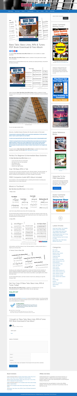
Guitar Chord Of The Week (58, 259)
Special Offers (56, 284)
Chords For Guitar (56, 254)
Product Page (17, 310)
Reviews (54, 281)
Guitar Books (12, 310)
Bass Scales (17, 11)
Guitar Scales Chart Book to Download (60, 152)
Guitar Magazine (56, 268)
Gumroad (24, 298)
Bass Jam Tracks (56, 251)
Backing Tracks (30, 11)
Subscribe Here (57, 188)
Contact (42, 11)
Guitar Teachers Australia (58, 273)
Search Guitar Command (58, 16)
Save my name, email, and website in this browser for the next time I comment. (27, 362)
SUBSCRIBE (52, 11)
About (47, 11)
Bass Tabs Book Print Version (31, 150)
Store (38, 11)
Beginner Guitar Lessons (58, 253)
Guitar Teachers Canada (58, 275)
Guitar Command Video (58, 263)
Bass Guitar (55, 249)
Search (65, 18)
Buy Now (12, 295)
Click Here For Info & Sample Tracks (62, 62)
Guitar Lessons (56, 267)
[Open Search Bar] (68, 11)
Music (54, 278)
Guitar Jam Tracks (56, 265)
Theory (54, 286)
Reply (12, 333)
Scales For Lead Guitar (57, 282)
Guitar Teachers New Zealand (59, 276)
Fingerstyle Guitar (56, 256)
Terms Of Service (53, 394)
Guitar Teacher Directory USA (59, 271)
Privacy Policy (46, 394)
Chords (23, 11)
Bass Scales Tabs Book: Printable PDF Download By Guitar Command (22, 312)
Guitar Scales (10, 11)
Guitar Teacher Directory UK (58, 270)
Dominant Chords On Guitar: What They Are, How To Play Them (21, 311)
